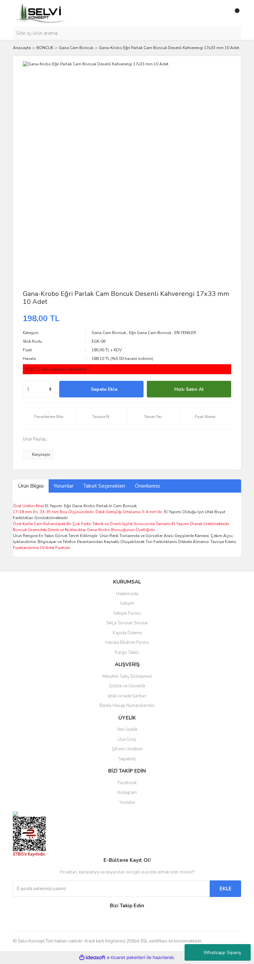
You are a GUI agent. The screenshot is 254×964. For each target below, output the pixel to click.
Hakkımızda (127, 594)
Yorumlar (63, 486)
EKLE (226, 888)
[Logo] (41, 13)
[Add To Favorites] (49, 416)
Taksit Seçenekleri (104, 486)
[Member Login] (221, 13)
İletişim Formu (127, 613)
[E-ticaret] (126, 958)
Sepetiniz (127, 759)
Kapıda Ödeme (127, 633)
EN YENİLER (185, 332)
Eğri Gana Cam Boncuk (150, 332)
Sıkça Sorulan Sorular (127, 623)
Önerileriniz (147, 486)
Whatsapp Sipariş (222, 952)
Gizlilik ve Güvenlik (127, 686)
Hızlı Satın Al (189, 389)
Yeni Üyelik (127, 729)
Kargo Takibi (127, 652)
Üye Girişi (127, 739)
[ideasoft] (92, 958)
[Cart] (234, 13)
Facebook (127, 783)
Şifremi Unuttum (127, 749)
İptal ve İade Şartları (127, 696)
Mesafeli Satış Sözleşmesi (127, 676)
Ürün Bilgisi (31, 486)
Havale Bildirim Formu (127, 643)
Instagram (127, 792)
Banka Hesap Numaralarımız (127, 706)
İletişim (127, 603)
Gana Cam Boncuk (109, 332)
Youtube (127, 802)
